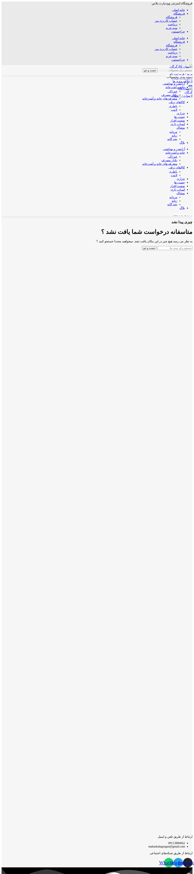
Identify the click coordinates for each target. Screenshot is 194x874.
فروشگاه (171, 17)
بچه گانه (172, 139)
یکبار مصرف (169, 95)
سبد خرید (171, 28)
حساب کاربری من (166, 20)
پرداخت (172, 24)
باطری (173, 106)
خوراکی (172, 91)
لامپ (174, 109)
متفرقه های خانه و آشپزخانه (159, 98)
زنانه (174, 135)
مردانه (173, 131)
